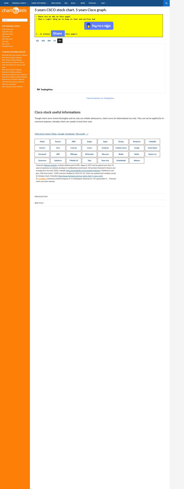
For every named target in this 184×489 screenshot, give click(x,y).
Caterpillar (152, 141)
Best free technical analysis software (14, 55)
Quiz (103, 3)
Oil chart (5, 41)
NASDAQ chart (7, 46)
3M (49, 41)
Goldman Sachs (121, 148)
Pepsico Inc (152, 154)
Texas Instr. (105, 160)
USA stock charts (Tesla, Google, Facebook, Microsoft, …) (61, 134)
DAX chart (5, 44)
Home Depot (152, 148)
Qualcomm (42, 160)
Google (136, 148)
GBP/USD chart (7, 34)
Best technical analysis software (13, 62)
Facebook (105, 148)
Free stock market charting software (14, 77)
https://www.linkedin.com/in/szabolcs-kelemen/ (83, 171)
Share (58, 33)
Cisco (58, 148)
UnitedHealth (121, 160)
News (83, 3)
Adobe (42, 141)
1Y (54, 41)
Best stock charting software (12, 60)
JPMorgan (73, 154)
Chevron (42, 148)
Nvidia (136, 154)
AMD (74, 141)
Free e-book (56, 3)
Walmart (137, 160)
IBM (58, 154)
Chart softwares (39, 3)
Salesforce (58, 160)
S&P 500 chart (7, 39)
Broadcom (136, 141)
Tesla (89, 160)
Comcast (74, 148)
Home (6, 3)
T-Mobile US (73, 160)
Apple (105, 141)
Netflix (121, 154)
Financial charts (19, 3)
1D (37, 41)
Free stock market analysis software (14, 74)
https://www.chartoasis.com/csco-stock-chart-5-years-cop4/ (80, 176)
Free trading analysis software (12, 86)
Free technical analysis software (13, 79)
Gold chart (6, 36)
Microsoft (105, 154)
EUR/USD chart (7, 29)
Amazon (58, 141)
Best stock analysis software (12, 57)
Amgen (89, 141)
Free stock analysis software (12, 69)
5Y (60, 41)
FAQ (66, 3)
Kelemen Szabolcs (50, 165)
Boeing (121, 141)
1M (43, 41)
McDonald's (89, 154)
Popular (92, 3)
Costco (89, 148)
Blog (73, 3)
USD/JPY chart (7, 32)
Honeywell (42, 154)
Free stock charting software (12, 72)
